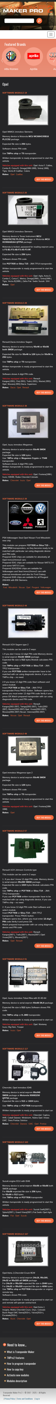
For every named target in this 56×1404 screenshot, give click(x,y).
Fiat (12, 1216)
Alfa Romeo (11, 69)
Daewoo (23, 1124)
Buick (12, 1319)
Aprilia (33, 69)
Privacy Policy (10, 1398)
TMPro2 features (15, 1358)
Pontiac (43, 1124)
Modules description (17, 1381)
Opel (12, 174)
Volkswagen (45, 587)
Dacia (12, 387)
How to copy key (15, 1369)
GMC (31, 1124)
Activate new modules (18, 1375)
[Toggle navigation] (51, 34)
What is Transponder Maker (20, 1352)
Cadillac (19, 174)
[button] (28, 110)
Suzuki (24, 1216)
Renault (25, 387)
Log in (37, 1398)
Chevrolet (14, 480)
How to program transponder (21, 1363)
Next (52, 61)
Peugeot (35, 587)
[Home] (28, 9)
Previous (4, 61)
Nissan (22, 587)
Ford (5, 587)
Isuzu (22, 480)
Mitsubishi (13, 587)
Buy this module (44, 179)
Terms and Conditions (25, 1398)
